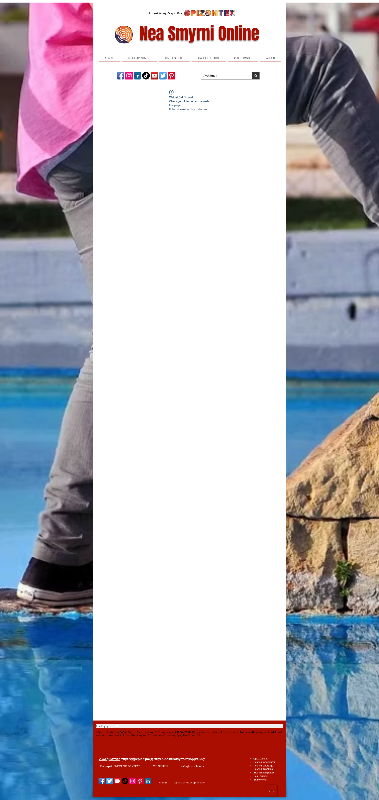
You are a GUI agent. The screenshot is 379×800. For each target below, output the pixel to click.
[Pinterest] (171, 75)
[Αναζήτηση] (255, 75)
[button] (139, 58)
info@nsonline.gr (192, 766)
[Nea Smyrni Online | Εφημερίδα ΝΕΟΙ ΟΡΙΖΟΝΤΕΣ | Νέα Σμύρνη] (120, 75)
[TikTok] (146, 75)
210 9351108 (160, 766)
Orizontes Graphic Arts (191, 782)
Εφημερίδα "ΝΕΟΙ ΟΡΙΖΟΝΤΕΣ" (120, 766)
